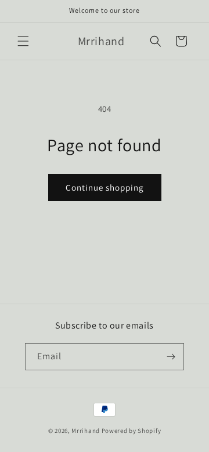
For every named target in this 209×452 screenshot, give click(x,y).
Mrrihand (85, 431)
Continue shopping (105, 187)
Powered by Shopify (131, 431)
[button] (23, 41)
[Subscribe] (170, 356)
